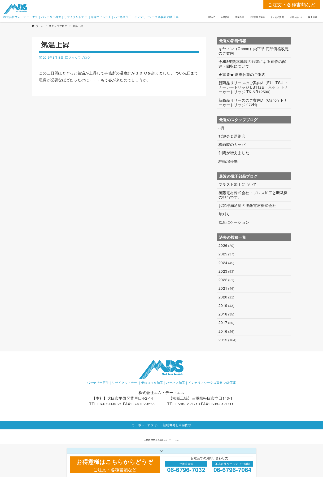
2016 (226, 331)
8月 (221, 128)
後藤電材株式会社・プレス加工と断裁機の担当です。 (253, 194)
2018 (226, 314)
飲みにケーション (233, 222)
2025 (226, 254)
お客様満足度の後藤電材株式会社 (247, 205)
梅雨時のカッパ (231, 144)
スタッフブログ (79, 57)
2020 (226, 297)
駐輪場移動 (228, 161)
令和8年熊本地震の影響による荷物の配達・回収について (252, 63)
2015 (227, 339)
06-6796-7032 (186, 469)
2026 (226, 245)
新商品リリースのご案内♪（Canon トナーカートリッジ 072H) (253, 102)
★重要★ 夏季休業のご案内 (242, 74)
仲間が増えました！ (235, 152)
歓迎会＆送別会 (231, 136)
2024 (226, 262)
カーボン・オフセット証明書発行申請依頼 (161, 425)
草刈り (224, 214)
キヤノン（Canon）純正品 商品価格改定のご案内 (253, 50)
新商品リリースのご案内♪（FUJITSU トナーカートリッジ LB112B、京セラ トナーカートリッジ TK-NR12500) (253, 87)
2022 (226, 279)
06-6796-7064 (233, 469)
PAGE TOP (311, 458)
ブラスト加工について (237, 184)
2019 (226, 305)
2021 (226, 288)
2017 (226, 322)
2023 (226, 271)
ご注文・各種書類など (292, 4)
